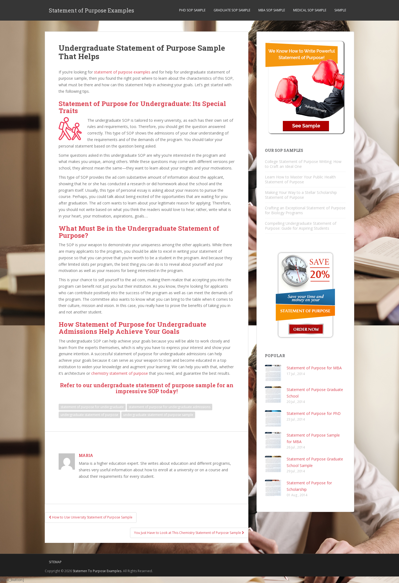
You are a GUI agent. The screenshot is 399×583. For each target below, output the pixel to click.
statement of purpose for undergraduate (92, 407)
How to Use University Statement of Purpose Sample (91, 517)
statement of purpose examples (122, 72)
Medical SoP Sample (309, 10)
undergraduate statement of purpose (89, 414)
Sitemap (55, 562)
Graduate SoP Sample (232, 10)
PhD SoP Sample (192, 10)
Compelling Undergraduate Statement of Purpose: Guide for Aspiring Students (300, 226)
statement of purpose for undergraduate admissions (169, 407)
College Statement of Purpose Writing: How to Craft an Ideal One (303, 164)
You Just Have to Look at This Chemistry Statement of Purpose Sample (188, 532)
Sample (340, 10)
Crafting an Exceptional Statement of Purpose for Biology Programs (305, 210)
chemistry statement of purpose (119, 373)
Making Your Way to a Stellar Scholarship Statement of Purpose (301, 195)
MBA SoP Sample (271, 10)
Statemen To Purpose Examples (97, 571)
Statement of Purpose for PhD (314, 413)
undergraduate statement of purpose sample (158, 414)
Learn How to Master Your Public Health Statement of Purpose (300, 179)
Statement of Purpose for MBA (314, 367)
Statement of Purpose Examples (91, 10)
